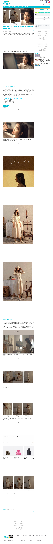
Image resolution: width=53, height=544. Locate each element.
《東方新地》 (42, 535)
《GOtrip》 (33, 535)
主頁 (4, 6)
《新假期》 (30, 535)
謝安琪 (8, 509)
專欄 (18, 6)
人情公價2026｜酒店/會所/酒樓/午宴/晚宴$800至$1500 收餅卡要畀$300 (45, 60)
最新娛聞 (4, 30)
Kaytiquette (12, 509)
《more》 (45, 535)
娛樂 (15, 6)
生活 (12, 6)
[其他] (33, 30)
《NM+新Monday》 (37, 535)
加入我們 (26, 6)
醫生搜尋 (22, 6)
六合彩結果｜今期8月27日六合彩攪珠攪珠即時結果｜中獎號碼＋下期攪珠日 (45, 56)
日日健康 (8, 6)
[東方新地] (14, 3)
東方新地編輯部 (5, 31)
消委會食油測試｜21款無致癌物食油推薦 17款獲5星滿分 (45, 64)
